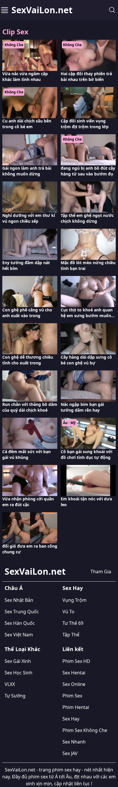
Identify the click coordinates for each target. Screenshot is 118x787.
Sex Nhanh (74, 742)
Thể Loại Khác (22, 649)
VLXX (10, 684)
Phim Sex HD (76, 661)
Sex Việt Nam (19, 634)
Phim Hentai (75, 707)
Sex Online (73, 684)
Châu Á (14, 587)
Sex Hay (72, 587)
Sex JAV (70, 753)
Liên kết (72, 649)
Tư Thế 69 (72, 623)
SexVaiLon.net (41, 10)
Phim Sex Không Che (84, 730)
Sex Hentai (73, 672)
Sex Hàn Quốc (20, 623)
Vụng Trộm (74, 600)
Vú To (68, 611)
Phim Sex (72, 696)
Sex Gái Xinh (18, 661)
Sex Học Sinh (18, 672)
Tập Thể (70, 634)
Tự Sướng (15, 696)
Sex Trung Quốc (22, 611)
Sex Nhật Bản (19, 600)
